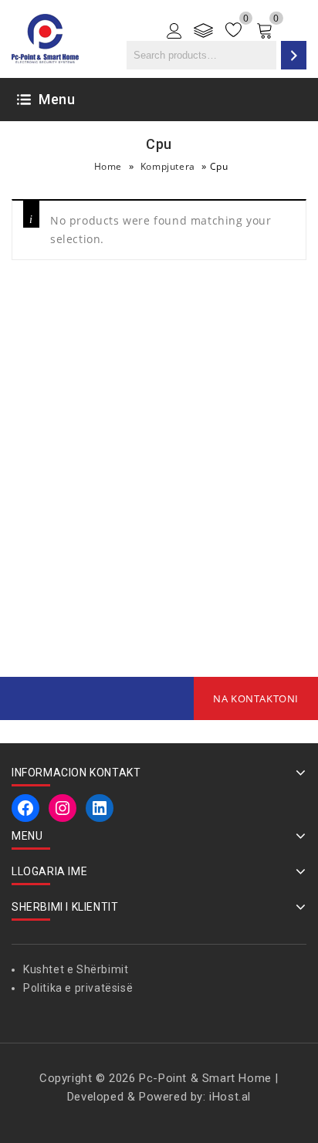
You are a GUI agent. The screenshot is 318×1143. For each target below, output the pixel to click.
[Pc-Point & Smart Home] (45, 37)
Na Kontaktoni (256, 698)
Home (108, 166)
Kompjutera (167, 166)
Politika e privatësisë (78, 988)
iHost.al (230, 1097)
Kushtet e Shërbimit (75, 969)
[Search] (293, 55)
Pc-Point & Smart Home (205, 1078)
